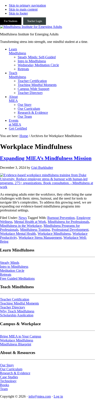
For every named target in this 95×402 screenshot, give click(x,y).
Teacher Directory (12, 307)
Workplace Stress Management (40, 237)
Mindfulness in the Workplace (21, 226)
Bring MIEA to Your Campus (20, 336)
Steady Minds (9, 262)
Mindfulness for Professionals (68, 222)
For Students (10, 21)
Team (4, 389)
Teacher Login (34, 21)
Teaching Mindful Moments (19, 303)
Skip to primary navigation (27, 5)
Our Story (7, 365)
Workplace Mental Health (18, 233)
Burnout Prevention (61, 218)
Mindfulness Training (35, 229)
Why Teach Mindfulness (17, 311)
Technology (8, 381)
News (23, 218)
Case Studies (9, 377)
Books (4, 385)
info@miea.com (39, 396)
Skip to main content (23, 9)
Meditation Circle (12, 270)
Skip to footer (18, 13)
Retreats (5, 274)
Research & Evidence (15, 373)
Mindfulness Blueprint (15, 344)
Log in (58, 396)
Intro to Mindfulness (14, 266)
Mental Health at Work (30, 222)
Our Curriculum (11, 369)
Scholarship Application (16, 315)
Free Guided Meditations (17, 278)
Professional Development (70, 229)
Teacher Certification (14, 299)
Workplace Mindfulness (54, 233)
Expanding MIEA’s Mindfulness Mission (45, 158)
